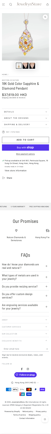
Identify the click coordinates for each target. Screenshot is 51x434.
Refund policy (28, 411)
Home (4, 74)
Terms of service (19, 415)
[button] (10, 5)
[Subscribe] (47, 349)
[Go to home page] (29, 4)
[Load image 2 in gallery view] (25, 66)
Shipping (5, 97)
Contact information (27, 418)
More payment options (25, 154)
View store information (16, 170)
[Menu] (3, 5)
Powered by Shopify (12, 411)
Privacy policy (41, 411)
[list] (25, 236)
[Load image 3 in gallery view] (32, 66)
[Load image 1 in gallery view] (19, 66)
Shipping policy (35, 415)
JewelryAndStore (18, 402)
